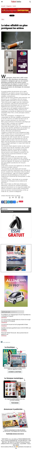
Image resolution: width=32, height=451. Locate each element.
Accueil (3, 6)
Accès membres (5, 446)
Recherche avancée (7, 211)
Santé (14, 6)
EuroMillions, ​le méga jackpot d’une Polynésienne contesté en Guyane (16, 315)
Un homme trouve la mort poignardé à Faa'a (14, 324)
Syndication (21, 446)
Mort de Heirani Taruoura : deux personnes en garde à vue (14, 333)
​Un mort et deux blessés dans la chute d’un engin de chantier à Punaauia (16, 320)
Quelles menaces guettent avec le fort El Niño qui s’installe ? (16, 328)
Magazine (8, 6)
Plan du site (12, 446)
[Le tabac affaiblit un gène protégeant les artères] (16, 32)
